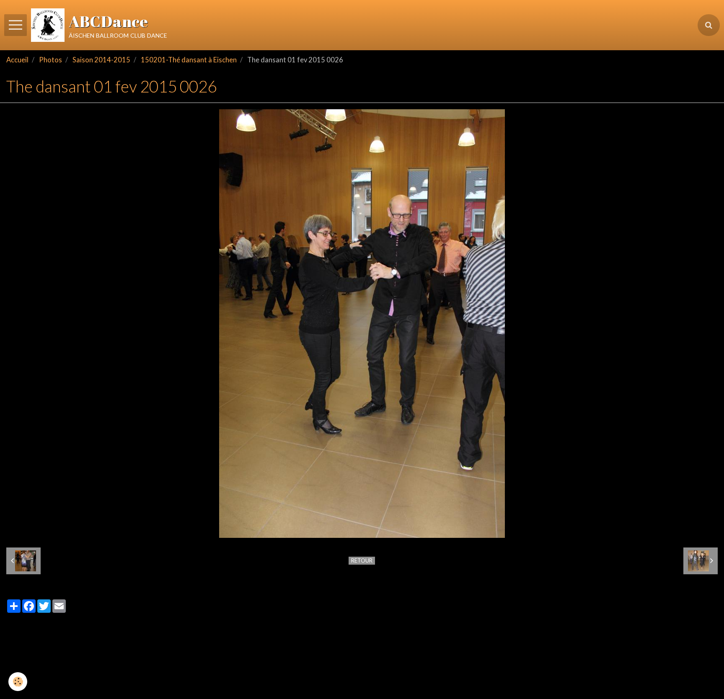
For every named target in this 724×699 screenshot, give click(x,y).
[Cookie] (17, 681)
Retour (361, 560)
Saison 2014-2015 (101, 60)
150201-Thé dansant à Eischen (189, 60)
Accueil (17, 60)
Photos (50, 60)
